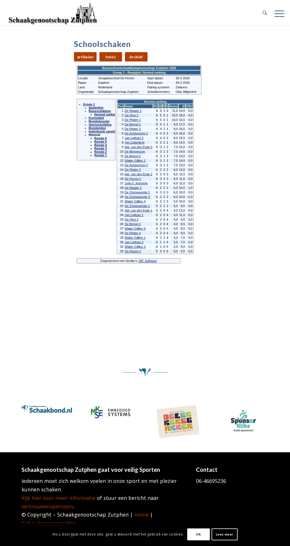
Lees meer (224, 534)
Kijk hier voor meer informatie (58, 497)
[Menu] (277, 12)
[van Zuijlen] (178, 421)
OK (198, 534)
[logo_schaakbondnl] (47, 410)
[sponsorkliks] (243, 419)
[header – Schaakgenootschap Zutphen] (54, 12)
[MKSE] (112, 412)
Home (141, 514)
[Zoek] (265, 12)
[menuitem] (265, 12)
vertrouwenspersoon (47, 506)
